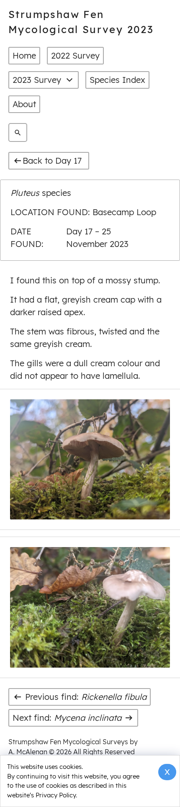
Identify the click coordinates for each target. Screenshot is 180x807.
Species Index (117, 80)
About (24, 104)
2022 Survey (75, 55)
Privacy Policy (56, 795)
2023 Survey (37, 80)
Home (24, 55)
